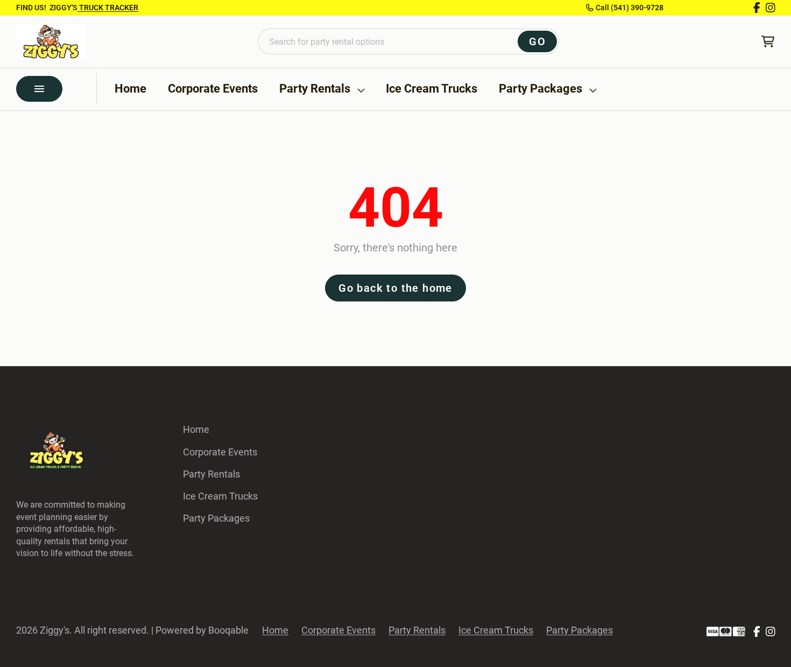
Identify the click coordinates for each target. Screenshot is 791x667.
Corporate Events (213, 89)
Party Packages (540, 89)
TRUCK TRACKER (107, 7)
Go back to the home (395, 288)
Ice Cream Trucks (431, 89)
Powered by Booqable (202, 630)
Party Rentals (314, 89)
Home (130, 89)
